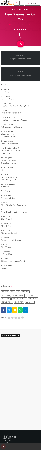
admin (13, 286)
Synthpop (19, 302)
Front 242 (6, 299)
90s (18, 292)
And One (25, 292)
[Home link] (7, 3)
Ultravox (30, 302)
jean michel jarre (19, 299)
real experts (7, 302)
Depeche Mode (18, 295)
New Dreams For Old (20, 9)
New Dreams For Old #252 (15, 372)
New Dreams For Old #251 (15, 414)
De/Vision (6, 295)
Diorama (30, 295)
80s (12, 292)
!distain (5, 292)
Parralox (33, 299)
